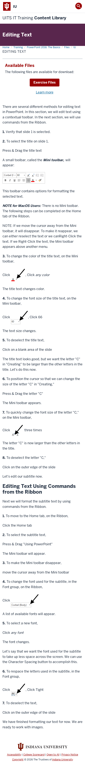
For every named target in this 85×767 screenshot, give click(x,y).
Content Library (34, 18)
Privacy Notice (69, 754)
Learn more (44, 92)
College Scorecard (34, 754)
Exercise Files (44, 82)
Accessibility (14, 754)
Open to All (53, 754)
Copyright (18, 759)
